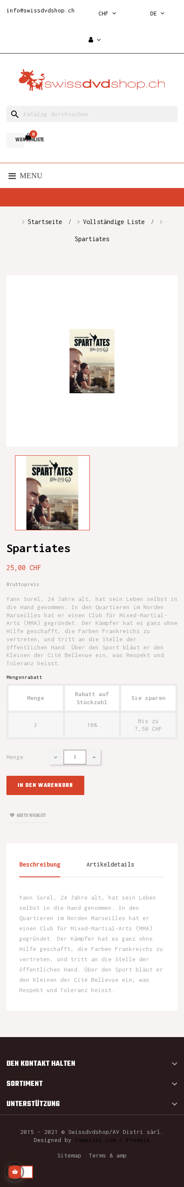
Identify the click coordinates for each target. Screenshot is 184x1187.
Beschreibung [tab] (39, 864)
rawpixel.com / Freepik (112, 1139)
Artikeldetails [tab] (110, 864)
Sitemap (69, 1155)
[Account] (95, 40)
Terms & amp (108, 1155)
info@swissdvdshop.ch (40, 10)
